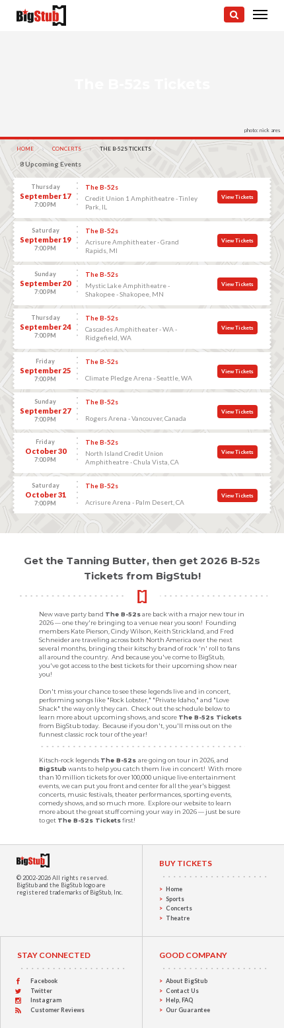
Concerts (66, 148)
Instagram (45, 1000)
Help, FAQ (179, 1000)
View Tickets (237, 197)
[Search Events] (234, 14)
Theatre (178, 918)
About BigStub (186, 980)
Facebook (43, 981)
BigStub (27, 885)
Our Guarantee (188, 1009)
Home (25, 148)
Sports (175, 898)
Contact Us (182, 990)
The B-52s (101, 187)
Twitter (41, 991)
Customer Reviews (57, 1010)
